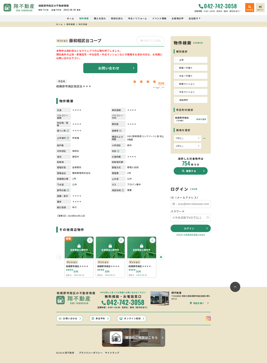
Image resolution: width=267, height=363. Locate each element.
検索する (191, 171)
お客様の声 (178, 18)
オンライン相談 (132, 318)
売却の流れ (117, 18)
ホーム (70, 18)
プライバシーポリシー (91, 353)
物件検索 (84, 18)
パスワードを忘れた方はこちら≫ (190, 234)
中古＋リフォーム (137, 18)
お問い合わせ (109, 67)
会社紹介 (193, 18)
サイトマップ (112, 353)
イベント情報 (159, 18)
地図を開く (199, 303)
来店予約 (100, 318)
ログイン (189, 228)
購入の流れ (100, 18)
